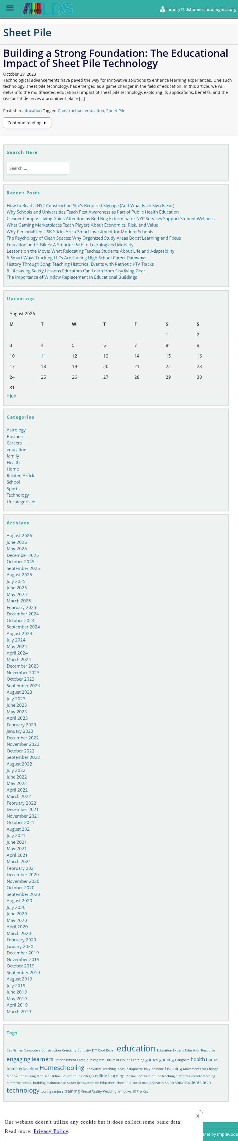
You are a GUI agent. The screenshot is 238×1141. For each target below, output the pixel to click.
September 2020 (23, 894)
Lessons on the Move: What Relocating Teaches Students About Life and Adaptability (90, 251)
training (72, 1091)
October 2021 (21, 822)
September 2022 (23, 757)
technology (23, 1090)
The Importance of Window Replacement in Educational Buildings (72, 277)
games (151, 1059)
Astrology (16, 430)
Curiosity (84, 1050)
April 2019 (17, 1005)
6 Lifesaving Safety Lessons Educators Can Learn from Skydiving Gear (76, 271)
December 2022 (23, 738)
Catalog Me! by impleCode (212, 1134)
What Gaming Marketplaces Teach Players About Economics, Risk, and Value (82, 225)
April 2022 (17, 790)
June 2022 (17, 777)
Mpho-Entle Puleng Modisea (28, 1076)
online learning (110, 1075)
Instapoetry (134, 1069)
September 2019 (23, 972)
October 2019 (21, 966)
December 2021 (23, 809)
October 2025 (21, 561)
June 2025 (17, 587)
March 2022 (19, 796)
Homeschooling (61, 1068)
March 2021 (19, 861)
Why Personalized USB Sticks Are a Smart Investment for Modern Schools (80, 231)
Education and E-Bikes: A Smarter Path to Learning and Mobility (70, 244)
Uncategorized (21, 501)
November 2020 (23, 881)
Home (13, 469)
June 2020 (17, 913)
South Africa (174, 1083)
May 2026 (17, 548)
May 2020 (17, 920)
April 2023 (17, 718)
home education (22, 1068)
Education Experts (170, 1050)
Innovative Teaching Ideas (105, 1069)
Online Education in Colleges (72, 1076)
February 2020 (21, 940)
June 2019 (17, 992)
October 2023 (21, 679)
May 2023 (17, 712)
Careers (14, 443)
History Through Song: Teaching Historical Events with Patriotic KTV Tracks (80, 264)
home (211, 1059)
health (198, 1059)
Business (15, 436)
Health (13, 462)
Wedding (109, 1091)
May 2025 (17, 594)
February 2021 (21, 868)
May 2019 (17, 998)
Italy (147, 1069)
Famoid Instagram (90, 1060)
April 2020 (17, 926)
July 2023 (16, 698)
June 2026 (17, 542)
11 (43, 356)
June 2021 (17, 842)
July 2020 (16, 907)
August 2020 (19, 900)
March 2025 (19, 601)
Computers (32, 1050)
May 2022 (17, 783)
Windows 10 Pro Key (133, 1091)
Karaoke (158, 1069)
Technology (18, 495)
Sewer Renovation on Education (91, 1083)
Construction (70, 110)
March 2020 (19, 933)
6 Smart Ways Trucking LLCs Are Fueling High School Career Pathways (76, 257)
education (32, 110)
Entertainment (65, 1060)
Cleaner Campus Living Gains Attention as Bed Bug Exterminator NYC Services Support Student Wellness (110, 218)
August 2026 (19, 535)
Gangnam (182, 1060)
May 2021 (17, 848)
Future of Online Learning (124, 1060)
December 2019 (23, 953)
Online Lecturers (138, 1076)
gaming (166, 1059)
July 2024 (16, 640)
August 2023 (19, 692)
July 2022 (16, 770)
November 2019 (23, 959)
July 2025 (16, 581)
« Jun (11, 396)
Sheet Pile (115, 110)
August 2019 (19, 979)
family (13, 456)
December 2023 (23, 666)
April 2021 (17, 855)
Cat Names (15, 1050)
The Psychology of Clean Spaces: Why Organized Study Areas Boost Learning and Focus (94, 238)
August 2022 (19, 764)
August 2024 (19, 633)
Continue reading (29, 123)
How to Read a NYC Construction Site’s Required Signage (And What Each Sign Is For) (90, 205)
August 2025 (19, 574)
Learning (173, 1068)
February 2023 (21, 725)
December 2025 (23, 555)
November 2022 (23, 744)
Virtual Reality (91, 1091)
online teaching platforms (171, 1076)
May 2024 (17, 646)
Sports (13, 488)
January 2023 (20, 731)
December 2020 (23, 874)
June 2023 (17, 705)
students (192, 1082)
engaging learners (30, 1059)
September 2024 (23, 627)
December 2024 (23, 614)
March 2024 (19, 659)
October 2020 (21, 887)
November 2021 (23, 816)
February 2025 (21, 607)
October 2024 (21, 620)
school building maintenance (44, 1083)
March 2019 (19, 1011)
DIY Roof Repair (104, 1050)
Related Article (21, 475)
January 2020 (20, 946)
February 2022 (21, 803)
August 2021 (19, 829)
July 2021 (16, 835)
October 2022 (21, 751)
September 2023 (23, 685)
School (13, 482)
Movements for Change (200, 1069)
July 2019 (16, 985)
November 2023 (23, 672)
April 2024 (17, 653)
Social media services (148, 1083)
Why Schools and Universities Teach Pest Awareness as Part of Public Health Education (93, 212)
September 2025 (23, 568)
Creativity (69, 1050)
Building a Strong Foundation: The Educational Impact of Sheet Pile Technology (115, 58)
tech (207, 1082)
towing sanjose (52, 1091)
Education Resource (200, 1050)
